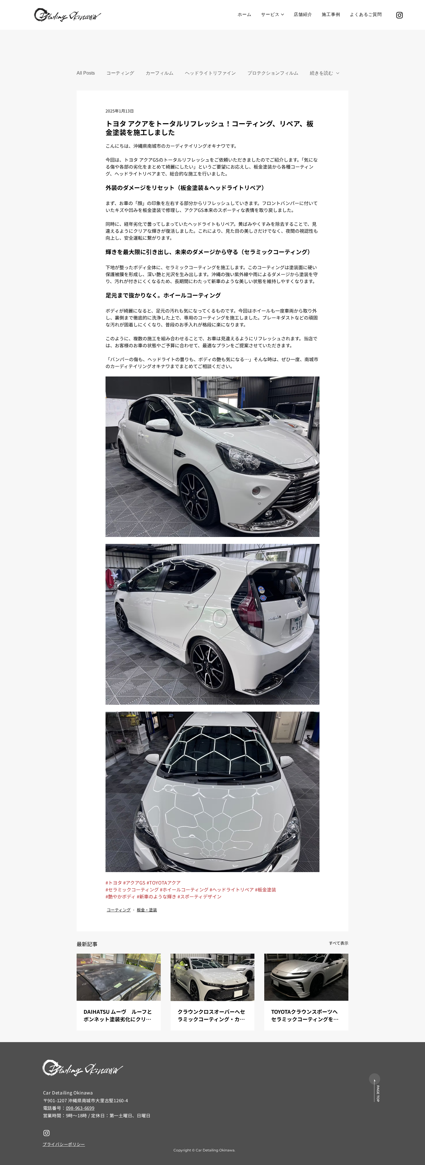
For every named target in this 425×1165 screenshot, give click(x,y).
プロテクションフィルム (272, 73)
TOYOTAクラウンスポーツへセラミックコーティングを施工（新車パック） (305, 1015)
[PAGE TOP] (374, 1088)
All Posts (86, 73)
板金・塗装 (147, 910)
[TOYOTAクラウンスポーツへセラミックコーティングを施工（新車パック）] (306, 977)
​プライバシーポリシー (63, 1144)
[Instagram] (399, 15)
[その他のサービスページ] (282, 14)
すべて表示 (338, 943)
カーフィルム (159, 73)
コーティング (120, 73)
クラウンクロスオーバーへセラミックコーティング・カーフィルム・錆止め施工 (211, 1015)
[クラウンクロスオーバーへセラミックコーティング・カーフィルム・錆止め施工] (213, 977)
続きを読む (321, 73)
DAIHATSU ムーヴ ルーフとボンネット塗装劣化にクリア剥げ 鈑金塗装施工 (118, 1015)
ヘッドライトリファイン (210, 73)
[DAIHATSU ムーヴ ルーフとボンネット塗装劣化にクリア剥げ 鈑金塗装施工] (119, 977)
